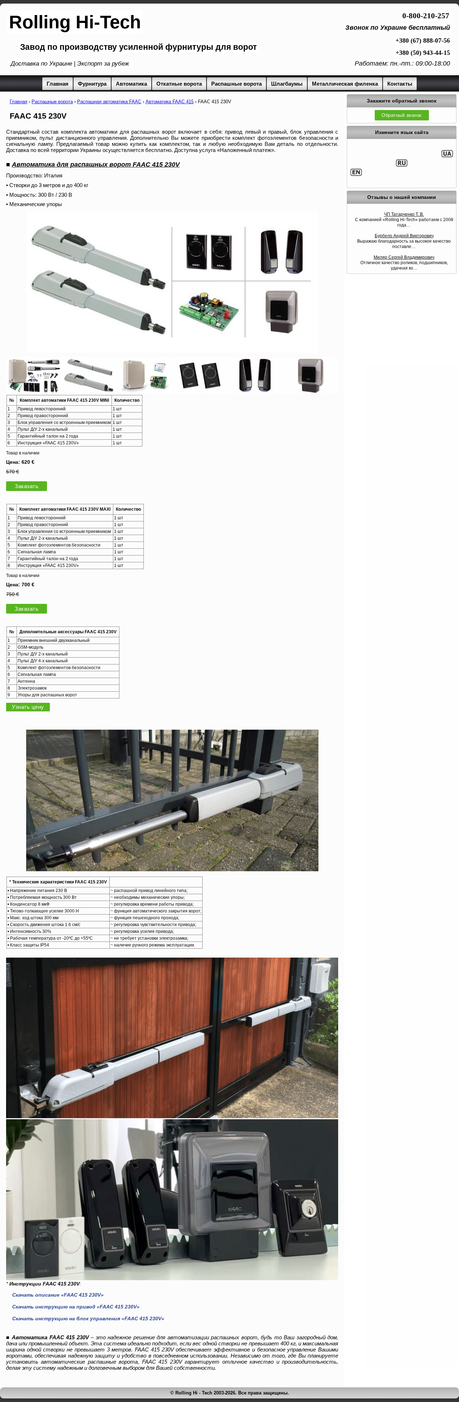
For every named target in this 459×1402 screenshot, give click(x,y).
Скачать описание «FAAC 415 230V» (58, 1295)
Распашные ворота (236, 84)
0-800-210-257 (425, 15)
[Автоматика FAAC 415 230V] (172, 869)
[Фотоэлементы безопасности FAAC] (255, 392)
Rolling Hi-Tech (75, 22)
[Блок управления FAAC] (144, 392)
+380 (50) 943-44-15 (423, 52)
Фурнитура (92, 84)
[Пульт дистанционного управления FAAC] (199, 392)
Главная (57, 84)
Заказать (26, 486)
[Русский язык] (401, 165)
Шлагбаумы (287, 84)
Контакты (399, 84)
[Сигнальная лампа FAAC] (310, 392)
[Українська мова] (447, 156)
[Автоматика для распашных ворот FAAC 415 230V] (172, 282)
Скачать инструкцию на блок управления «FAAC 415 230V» (88, 1318)
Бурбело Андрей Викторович (404, 235)
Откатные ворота (179, 84)
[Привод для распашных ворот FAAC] (89, 392)
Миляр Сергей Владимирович (404, 257)
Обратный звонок (402, 115)
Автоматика (131, 84)
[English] (356, 174)
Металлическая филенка (345, 84)
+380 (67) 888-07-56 (423, 40)
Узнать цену (28, 707)
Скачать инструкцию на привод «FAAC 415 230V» (75, 1307)
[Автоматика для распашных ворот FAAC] (33, 392)
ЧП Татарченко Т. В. (404, 214)
